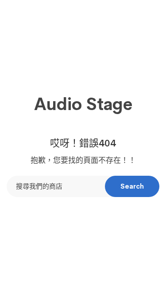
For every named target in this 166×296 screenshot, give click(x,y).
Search (132, 186)
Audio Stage (83, 104)
